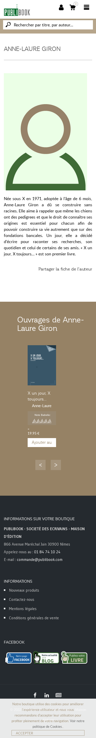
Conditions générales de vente (34, 617)
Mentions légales (23, 608)
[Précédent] (40, 465)
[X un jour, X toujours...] (42, 365)
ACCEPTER (24, 733)
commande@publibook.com (39, 559)
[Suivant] (56, 465)
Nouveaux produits (24, 590)
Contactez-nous (21, 599)
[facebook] (35, 695)
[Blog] (58, 695)
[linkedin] (46, 695)
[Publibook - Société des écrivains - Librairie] (17, 10)
